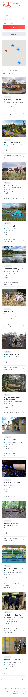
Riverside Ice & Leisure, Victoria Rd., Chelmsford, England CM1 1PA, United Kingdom (15, 573)
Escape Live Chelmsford (13, 660)
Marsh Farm (9, 311)
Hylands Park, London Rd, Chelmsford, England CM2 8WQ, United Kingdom (15, 357)
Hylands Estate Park (12, 354)
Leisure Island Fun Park (13, 99)
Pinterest (15, 694)
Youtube (23, 691)
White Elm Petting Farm (13, 615)
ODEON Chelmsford (12, 483)
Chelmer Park (9, 226)
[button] (6, 51)
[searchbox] (13, 23)
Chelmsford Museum (12, 440)
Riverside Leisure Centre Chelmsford (13, 569)
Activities (7, 97)
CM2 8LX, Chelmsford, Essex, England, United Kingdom (15, 187)
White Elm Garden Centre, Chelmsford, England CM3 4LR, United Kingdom (15, 617)
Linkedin (23, 694)
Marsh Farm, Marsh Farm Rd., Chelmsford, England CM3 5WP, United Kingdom (15, 314)
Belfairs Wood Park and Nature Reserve (13, 524)
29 (22, 680)
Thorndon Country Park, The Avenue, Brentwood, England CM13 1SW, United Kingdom (15, 271)
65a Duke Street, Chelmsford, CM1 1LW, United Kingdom (15, 662)
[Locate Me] (23, 19)
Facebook (7, 691)
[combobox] (14, 23)
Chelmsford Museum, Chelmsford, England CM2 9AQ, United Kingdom (15, 442)
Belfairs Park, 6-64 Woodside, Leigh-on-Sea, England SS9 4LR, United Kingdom (15, 528)
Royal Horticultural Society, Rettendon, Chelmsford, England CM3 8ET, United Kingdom (15, 145)
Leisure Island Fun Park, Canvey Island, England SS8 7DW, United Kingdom (15, 102)
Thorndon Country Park (13, 269)
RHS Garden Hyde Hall (13, 142)
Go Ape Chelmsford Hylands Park (12, 398)
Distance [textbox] (10, 73)
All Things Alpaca (11, 185)
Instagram (15, 691)
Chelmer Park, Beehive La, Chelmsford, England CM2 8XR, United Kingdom (15, 228)
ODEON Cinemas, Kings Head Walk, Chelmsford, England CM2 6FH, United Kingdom (15, 485)
